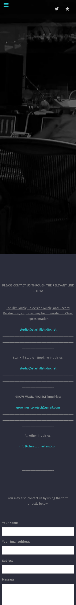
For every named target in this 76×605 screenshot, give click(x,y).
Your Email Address (16, 542)
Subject (7, 561)
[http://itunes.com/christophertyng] (67, 9)
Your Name (10, 523)
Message (8, 579)
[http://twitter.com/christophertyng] (57, 9)
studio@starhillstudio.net (38, 329)
